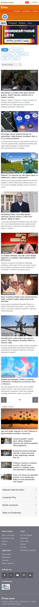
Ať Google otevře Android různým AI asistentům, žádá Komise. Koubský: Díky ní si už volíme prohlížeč (19, 136)
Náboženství (22, 54)
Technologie (8, 54)
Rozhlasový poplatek (28, 550)
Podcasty (5, 560)
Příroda (15, 58)
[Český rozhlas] (7, 2)
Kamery (35, 11)
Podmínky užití (25, 601)
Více (31, 23)
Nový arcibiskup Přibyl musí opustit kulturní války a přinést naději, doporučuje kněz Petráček (19, 299)
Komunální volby (8, 538)
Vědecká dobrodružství (13, 490)
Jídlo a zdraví (16, 50)
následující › (35, 400)
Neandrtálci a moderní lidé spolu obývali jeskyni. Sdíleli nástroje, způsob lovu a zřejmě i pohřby (17, 95)
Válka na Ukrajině (8, 535)
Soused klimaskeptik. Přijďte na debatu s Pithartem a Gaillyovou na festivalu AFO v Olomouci (18, 381)
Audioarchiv (26, 11)
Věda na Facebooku (11, 513)
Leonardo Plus (9, 497)
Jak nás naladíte (26, 535)
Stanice (4, 541)
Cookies (4, 601)
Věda (5, 58)
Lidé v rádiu (24, 541)
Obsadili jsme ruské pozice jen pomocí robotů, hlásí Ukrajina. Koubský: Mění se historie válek (18, 340)
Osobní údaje (13, 601)
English (34, 601)
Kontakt (23, 547)
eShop (4, 544)
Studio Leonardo (10, 505)
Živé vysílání (6, 554)
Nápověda (24, 538)
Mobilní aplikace (8, 563)
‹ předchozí (4, 400)
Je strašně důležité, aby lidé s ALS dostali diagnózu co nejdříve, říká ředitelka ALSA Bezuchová (18, 258)
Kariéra (23, 544)
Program (17, 11)
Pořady (22, 23)
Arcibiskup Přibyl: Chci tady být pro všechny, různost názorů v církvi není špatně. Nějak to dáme (16, 216)
